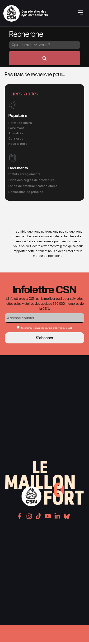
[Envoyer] (44, 58)
